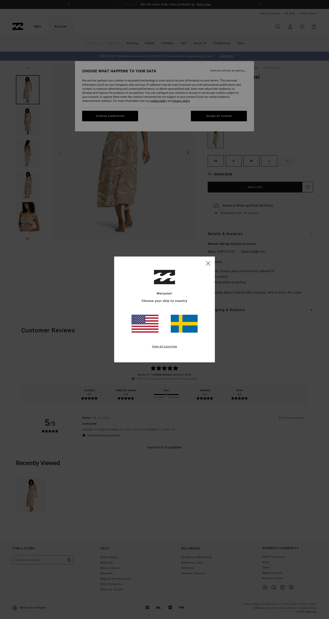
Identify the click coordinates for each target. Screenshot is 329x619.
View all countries (164, 347)
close (208, 263)
